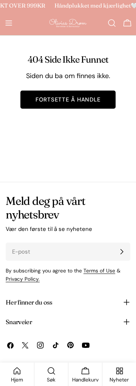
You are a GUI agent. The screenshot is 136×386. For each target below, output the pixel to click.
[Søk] (111, 23)
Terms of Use (99, 271)
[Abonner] (122, 252)
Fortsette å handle (68, 99)
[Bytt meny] (8, 23)
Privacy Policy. (23, 279)
